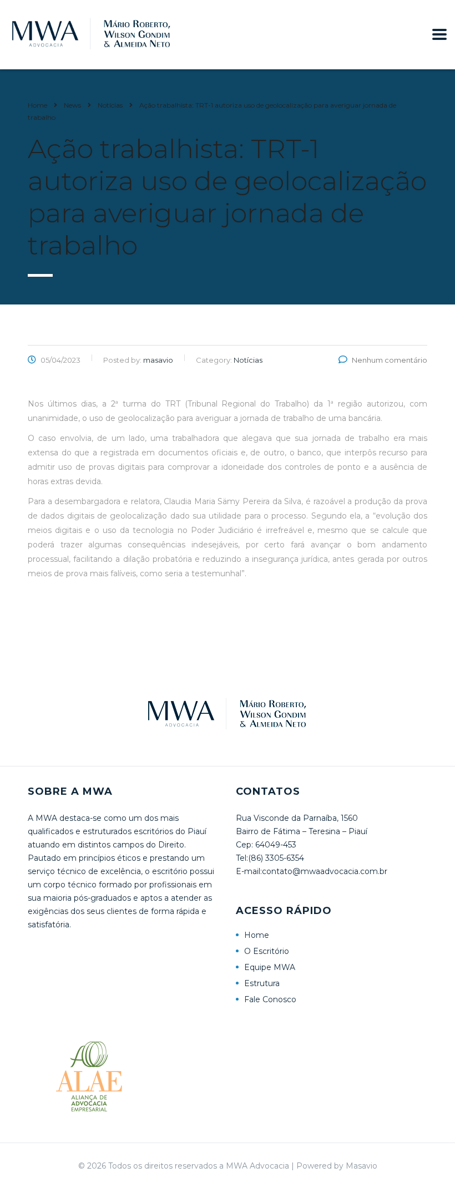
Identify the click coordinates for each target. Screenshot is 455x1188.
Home (37, 105)
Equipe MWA (269, 967)
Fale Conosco (270, 999)
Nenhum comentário (389, 360)
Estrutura (262, 983)
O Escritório (266, 951)
